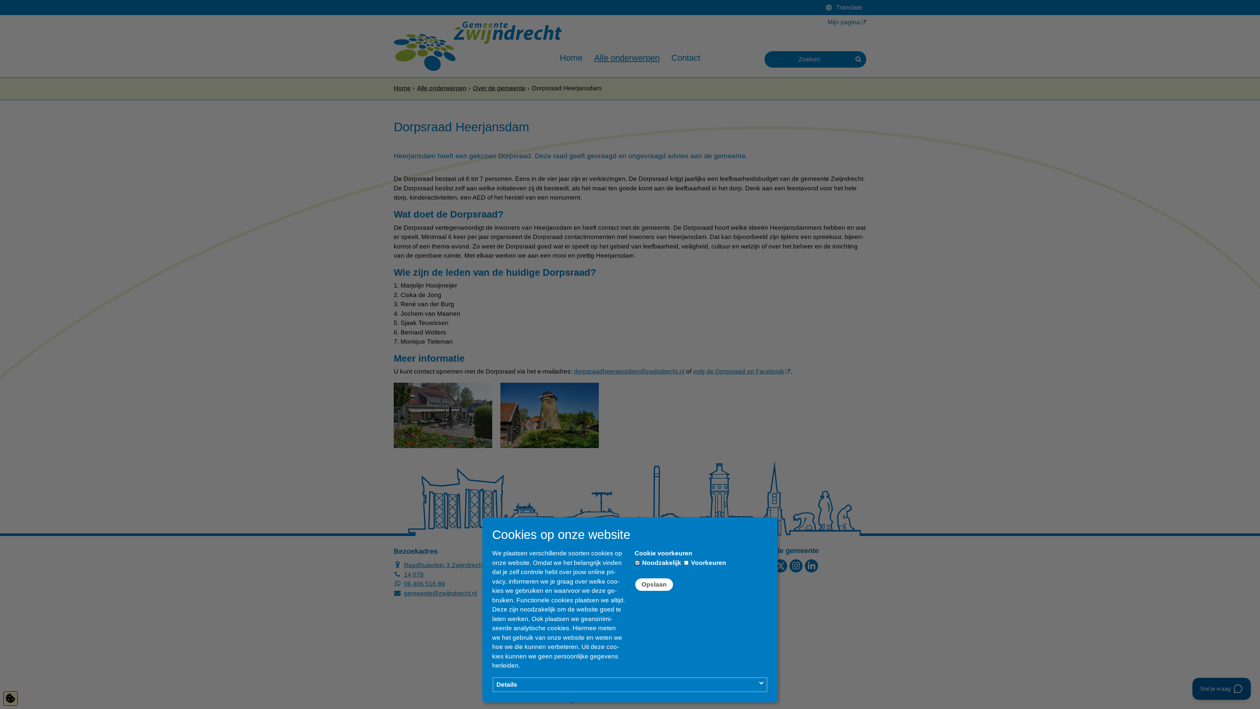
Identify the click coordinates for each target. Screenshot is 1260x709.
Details (506, 684)
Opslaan (654, 584)
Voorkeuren (707, 562)
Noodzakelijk (660, 562)
